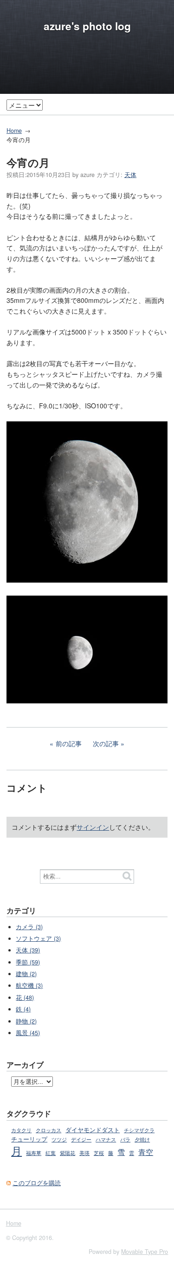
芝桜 (99, 1152)
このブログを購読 (37, 1183)
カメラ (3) (29, 927)
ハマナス (106, 1139)
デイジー (81, 1139)
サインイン (93, 827)
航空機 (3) (29, 985)
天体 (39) (28, 950)
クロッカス (48, 1130)
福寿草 (33, 1152)
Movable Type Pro (144, 1251)
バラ (125, 1139)
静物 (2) (26, 1021)
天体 (130, 175)
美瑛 (84, 1152)
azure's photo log (87, 26)
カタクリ (21, 1130)
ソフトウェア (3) (38, 938)
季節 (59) (28, 962)
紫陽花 (67, 1152)
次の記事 (106, 743)
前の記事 (69, 743)
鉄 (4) (23, 1009)
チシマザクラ (139, 1130)
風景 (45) (28, 1033)
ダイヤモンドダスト (92, 1130)
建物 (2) (26, 974)
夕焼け (142, 1139)
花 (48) (25, 997)
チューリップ (29, 1139)
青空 (145, 1151)
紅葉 (50, 1152)
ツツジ (59, 1139)
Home (14, 130)
